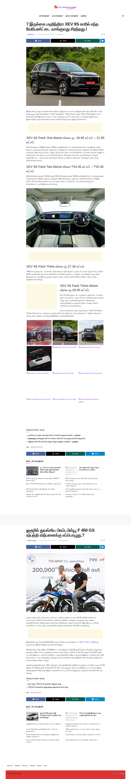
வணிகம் (83, 16)
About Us (10, 765)
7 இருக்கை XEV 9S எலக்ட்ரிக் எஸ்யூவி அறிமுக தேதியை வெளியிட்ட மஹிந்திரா (53, 441)
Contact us (25, 765)
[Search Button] (123, 15)
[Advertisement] (65, 127)
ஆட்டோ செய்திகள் (72, 16)
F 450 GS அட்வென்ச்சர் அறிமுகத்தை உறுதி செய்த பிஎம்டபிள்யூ (48, 687)
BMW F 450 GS (85, 642)
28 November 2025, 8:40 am (48, 540)
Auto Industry (63, 540)
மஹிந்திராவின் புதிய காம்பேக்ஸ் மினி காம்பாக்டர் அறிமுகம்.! (44, 724)
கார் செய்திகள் (44, 16)
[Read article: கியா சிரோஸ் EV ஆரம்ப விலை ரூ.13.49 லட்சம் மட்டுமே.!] (72, 470)
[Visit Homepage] (65, 7)
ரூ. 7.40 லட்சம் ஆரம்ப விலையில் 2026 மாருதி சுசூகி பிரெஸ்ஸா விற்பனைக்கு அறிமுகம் (50, 470)
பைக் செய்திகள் (57, 16)
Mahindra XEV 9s (36, 447)
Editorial (32, 765)
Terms (45, 765)
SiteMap (17, 765)
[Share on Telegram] (102, 41)
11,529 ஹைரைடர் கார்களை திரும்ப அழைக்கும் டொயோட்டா (83, 734)
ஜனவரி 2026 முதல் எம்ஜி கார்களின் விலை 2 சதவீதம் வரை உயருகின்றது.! (50, 715)
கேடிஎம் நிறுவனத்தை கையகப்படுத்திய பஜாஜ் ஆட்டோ (82, 740)
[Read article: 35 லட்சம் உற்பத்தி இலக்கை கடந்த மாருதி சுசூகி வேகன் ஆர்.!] (72, 716)
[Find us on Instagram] (120, 773)
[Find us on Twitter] (117, 773)
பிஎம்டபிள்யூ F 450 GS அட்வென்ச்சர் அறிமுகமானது (44, 684)
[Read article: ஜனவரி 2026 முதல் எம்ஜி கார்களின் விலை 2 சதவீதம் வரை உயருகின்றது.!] (32, 716)
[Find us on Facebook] (114, 773)
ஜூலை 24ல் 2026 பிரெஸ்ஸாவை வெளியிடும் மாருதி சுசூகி (43, 484)
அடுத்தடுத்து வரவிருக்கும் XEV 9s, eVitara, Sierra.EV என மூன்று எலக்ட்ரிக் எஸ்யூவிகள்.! (57, 438)
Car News (60, 34)
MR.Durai (31, 34)
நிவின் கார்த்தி (32, 540)
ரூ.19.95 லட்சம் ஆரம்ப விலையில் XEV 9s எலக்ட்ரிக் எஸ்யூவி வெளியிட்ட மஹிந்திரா (54, 435)
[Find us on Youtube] (123, 773)
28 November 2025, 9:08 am (46, 34)
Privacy (39, 765)
